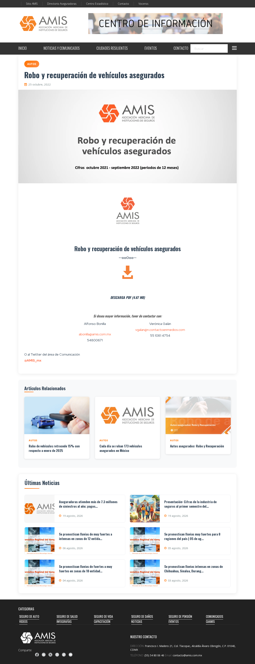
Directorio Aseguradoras (62, 3)
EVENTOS (150, 48)
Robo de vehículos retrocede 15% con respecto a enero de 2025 (54, 448)
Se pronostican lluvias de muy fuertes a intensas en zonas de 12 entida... (85, 536)
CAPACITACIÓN (102, 621)
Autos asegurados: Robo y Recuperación (197, 445)
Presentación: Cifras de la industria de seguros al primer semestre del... (190, 504)
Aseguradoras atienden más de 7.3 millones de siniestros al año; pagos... (88, 504)
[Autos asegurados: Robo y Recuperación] (198, 415)
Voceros (143, 3)
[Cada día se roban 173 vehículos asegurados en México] (127, 415)
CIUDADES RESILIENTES (112, 48)
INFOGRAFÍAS (64, 621)
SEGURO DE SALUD (67, 616)
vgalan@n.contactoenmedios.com (160, 330)
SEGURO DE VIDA (103, 616)
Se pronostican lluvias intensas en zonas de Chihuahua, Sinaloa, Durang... (193, 568)
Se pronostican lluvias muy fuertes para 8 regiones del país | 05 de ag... (192, 536)
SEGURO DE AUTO (29, 616)
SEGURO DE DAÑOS (142, 616)
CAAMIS (210, 621)
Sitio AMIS (32, 3)
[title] (37, 654)
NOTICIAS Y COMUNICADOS (61, 48)
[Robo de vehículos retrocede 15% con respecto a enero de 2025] (56, 415)
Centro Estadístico (97, 3)
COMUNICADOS (214, 616)
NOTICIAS (136, 621)
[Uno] (43, 23)
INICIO (22, 48)
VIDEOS (23, 621)
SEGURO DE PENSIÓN (180, 616)
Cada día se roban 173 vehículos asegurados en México (120, 448)
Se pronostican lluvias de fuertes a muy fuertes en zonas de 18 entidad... (85, 568)
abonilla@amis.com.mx (95, 334)
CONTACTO (181, 48)
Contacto (123, 3)
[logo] (38, 637)
